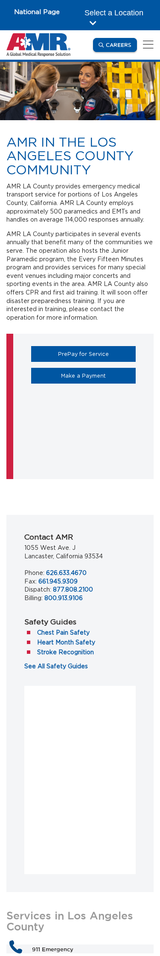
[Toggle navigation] (147, 45)
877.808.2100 (73, 589)
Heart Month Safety (66, 642)
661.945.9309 (58, 581)
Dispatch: (37, 589)
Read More (47, 807)
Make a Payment (98, 375)
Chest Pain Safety (63, 632)
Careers (121, 45)
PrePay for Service (97, 353)
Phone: (34, 572)
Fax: (30, 581)
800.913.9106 (63, 598)
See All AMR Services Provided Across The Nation (80, 891)
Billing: (33, 598)
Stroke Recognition (65, 652)
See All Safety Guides (56, 666)
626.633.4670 (66, 572)
